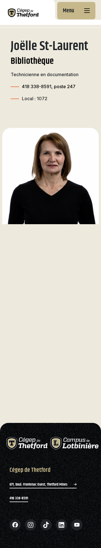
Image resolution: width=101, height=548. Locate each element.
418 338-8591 (19, 498)
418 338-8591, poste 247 (48, 86)
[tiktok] (46, 524)
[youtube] (76, 524)
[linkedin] (61, 524)
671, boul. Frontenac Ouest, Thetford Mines (39, 484)
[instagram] (30, 524)
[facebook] (15, 524)
